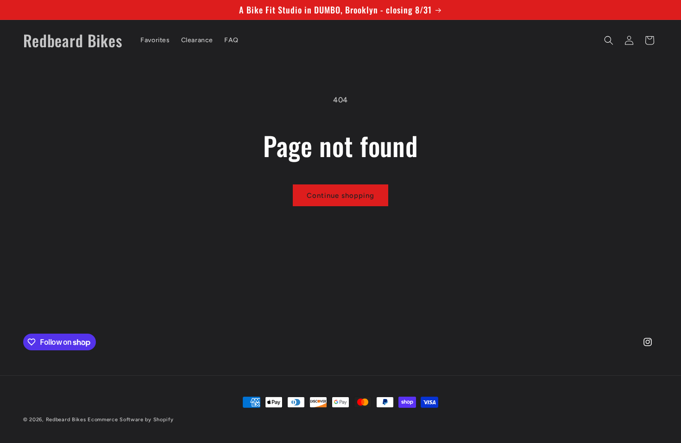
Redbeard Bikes (66, 420)
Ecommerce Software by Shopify (130, 420)
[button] (609, 40)
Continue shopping (340, 195)
